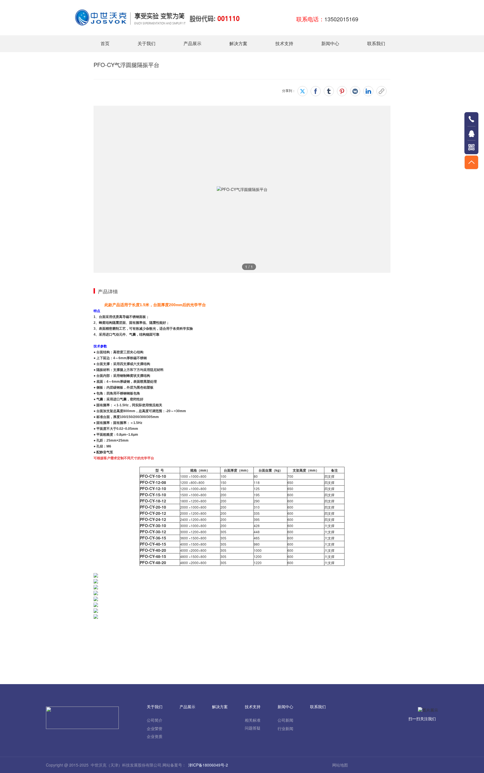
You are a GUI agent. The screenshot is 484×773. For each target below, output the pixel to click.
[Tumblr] (329, 91)
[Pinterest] (342, 91)
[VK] (355, 91)
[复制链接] (381, 91)
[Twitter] (302, 91)
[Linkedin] (368, 91)
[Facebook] (316, 91)
